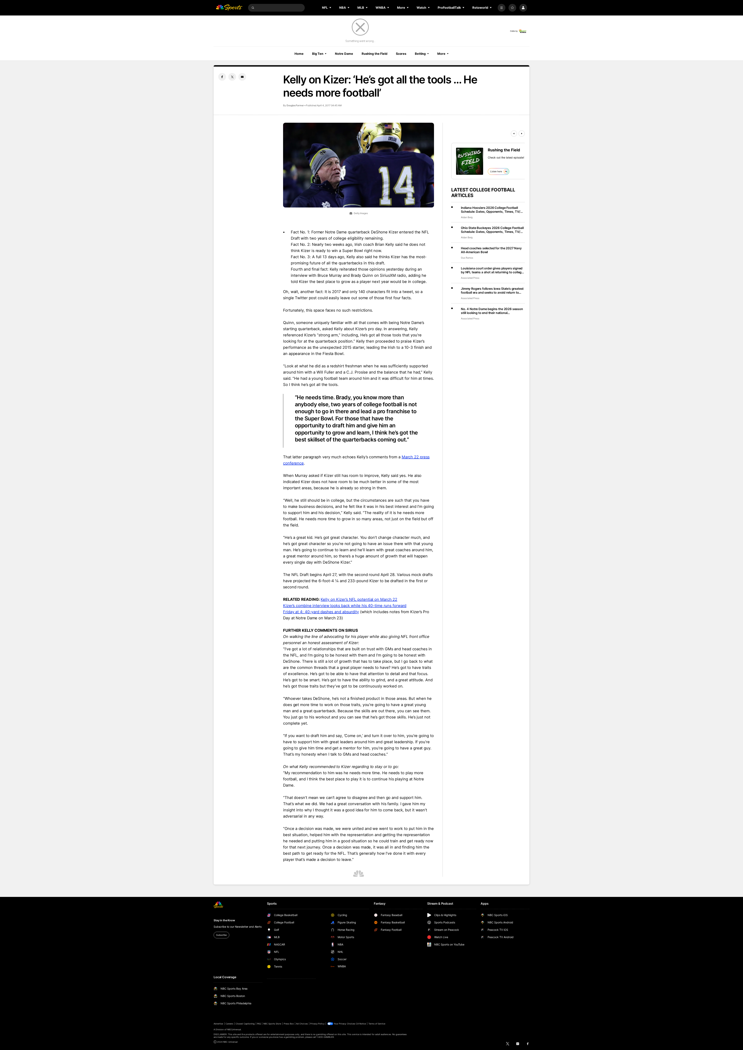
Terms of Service (376, 1023)
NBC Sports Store (272, 1023)
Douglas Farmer (295, 105)
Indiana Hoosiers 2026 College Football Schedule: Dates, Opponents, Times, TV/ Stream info (490, 209)
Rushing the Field (374, 54)
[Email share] (242, 77)
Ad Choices (302, 1023)
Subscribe (221, 934)
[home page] (229, 7)
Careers (229, 1023)
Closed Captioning (245, 1023)
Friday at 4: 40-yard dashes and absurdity (321, 611)
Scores (401, 54)
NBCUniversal (234, 1029)
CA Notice (361, 1023)
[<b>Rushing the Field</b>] (469, 161)
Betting (420, 54)
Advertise (218, 1023)
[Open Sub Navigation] (330, 8)
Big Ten (317, 54)
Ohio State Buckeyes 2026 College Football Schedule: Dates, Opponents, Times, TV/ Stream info (492, 230)
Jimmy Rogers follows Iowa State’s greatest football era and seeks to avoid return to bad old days (492, 290)
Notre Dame (344, 54)
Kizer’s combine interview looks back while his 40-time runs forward (344, 605)
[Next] (522, 133)
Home (299, 54)
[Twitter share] (232, 77)
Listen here (496, 171)
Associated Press (470, 277)
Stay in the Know (224, 920)
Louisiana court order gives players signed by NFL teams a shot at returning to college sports (492, 270)
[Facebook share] (222, 77)
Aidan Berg (467, 217)
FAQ (259, 1023)
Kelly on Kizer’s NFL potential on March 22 (359, 599)
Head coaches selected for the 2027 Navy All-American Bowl (491, 250)
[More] (501, 8)
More (441, 54)
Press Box (289, 1023)
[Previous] (514, 133)
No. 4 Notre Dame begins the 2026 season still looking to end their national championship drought (492, 311)
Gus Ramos (467, 257)
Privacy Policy (317, 1023)
